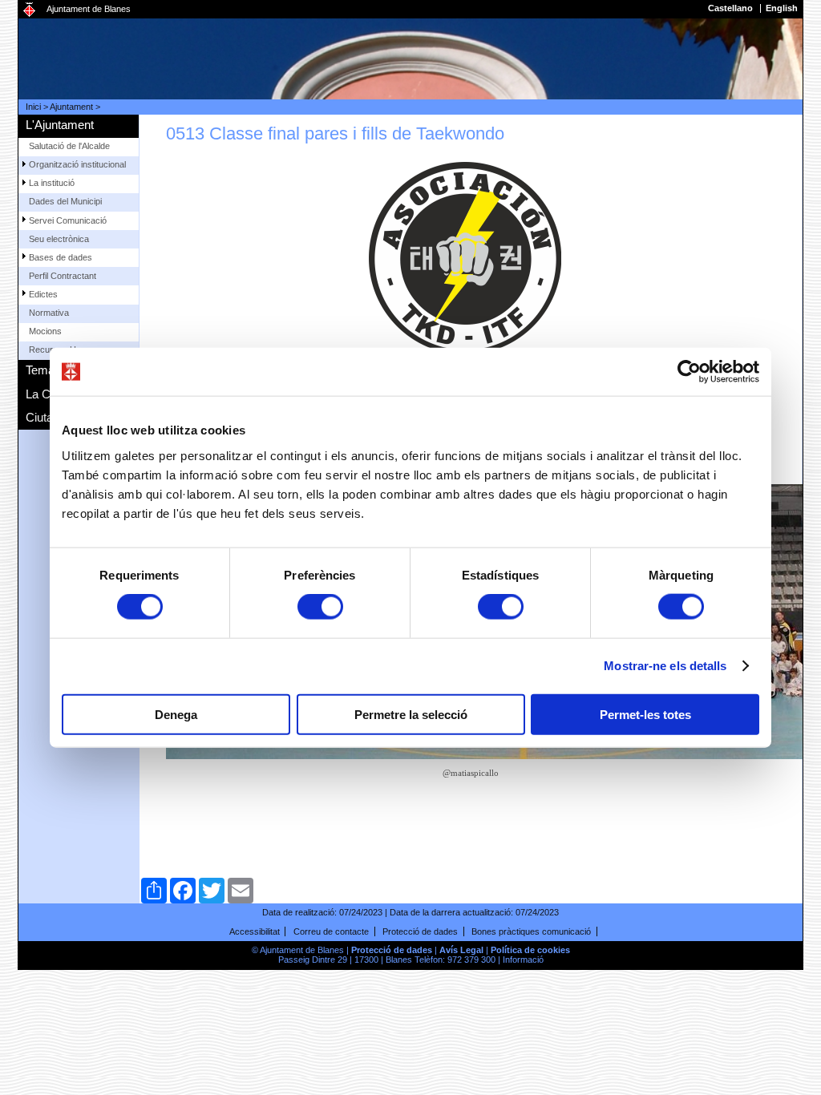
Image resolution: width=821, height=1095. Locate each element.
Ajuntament (71, 106)
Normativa (49, 312)
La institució (52, 183)
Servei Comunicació (68, 220)
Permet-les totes (645, 714)
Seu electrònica (59, 239)
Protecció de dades (420, 931)
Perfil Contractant (62, 276)
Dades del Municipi (65, 201)
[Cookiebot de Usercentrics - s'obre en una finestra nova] (689, 372)
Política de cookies (530, 950)
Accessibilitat (254, 931)
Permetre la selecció (410, 714)
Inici (33, 106)
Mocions (45, 331)
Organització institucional (77, 164)
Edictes (43, 294)
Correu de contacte (331, 931)
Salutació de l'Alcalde (69, 146)
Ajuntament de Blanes (89, 9)
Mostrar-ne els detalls (665, 666)
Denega (176, 714)
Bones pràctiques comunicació (531, 931)
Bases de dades (60, 257)
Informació (523, 959)
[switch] (320, 607)
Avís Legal (461, 950)
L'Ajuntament (60, 124)
